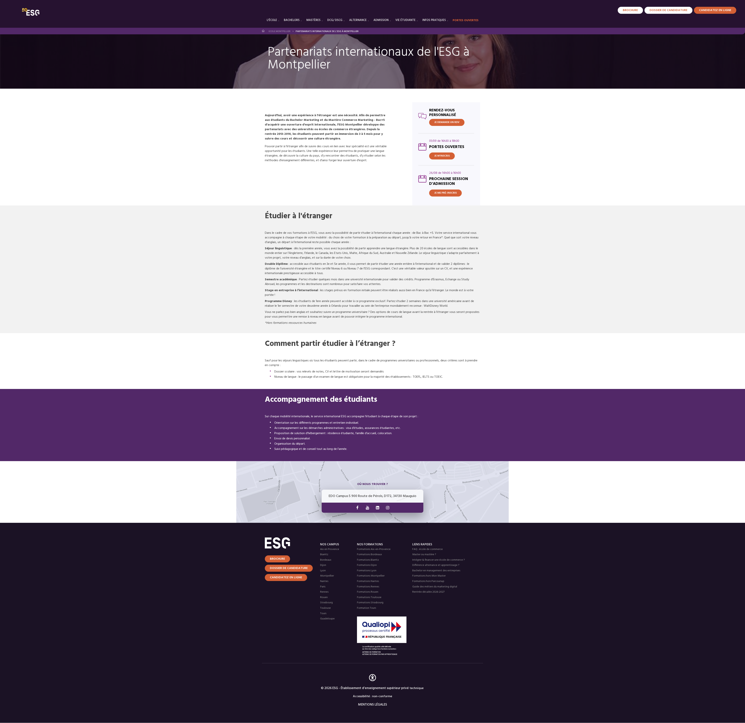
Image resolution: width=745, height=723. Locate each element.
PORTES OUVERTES (465, 20)
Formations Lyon (366, 570)
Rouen (324, 597)
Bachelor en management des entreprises (436, 570)
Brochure (630, 10)
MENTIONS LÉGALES (372, 704)
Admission (381, 20)
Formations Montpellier (371, 576)
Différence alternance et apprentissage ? (435, 565)
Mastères (313, 20)
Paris (322, 586)
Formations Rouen (367, 592)
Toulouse (325, 608)
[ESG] (30, 12)
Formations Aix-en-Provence (374, 549)
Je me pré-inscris (445, 193)
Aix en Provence (329, 549)
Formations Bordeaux (369, 554)
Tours (323, 613)
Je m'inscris (442, 156)
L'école (272, 20)
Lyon (323, 570)
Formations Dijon (367, 565)
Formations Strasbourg (370, 602)
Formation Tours (366, 608)
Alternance (358, 20)
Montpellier (327, 576)
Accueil (263, 31)
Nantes (324, 581)
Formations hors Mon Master (429, 576)
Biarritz (324, 554)
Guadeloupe (327, 618)
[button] (372, 683)
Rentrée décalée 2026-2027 (428, 592)
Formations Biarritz (368, 560)
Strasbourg (326, 602)
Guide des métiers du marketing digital (434, 586)
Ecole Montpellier (279, 31)
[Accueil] (288, 543)
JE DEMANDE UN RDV (446, 122)
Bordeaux (325, 560)
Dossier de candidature (668, 10)
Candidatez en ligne (286, 577)
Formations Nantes (368, 581)
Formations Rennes (368, 586)
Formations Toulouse (369, 597)
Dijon (323, 565)
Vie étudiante (405, 20)
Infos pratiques (434, 20)
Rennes (324, 592)
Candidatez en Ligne (715, 10)
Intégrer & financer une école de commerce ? (438, 560)
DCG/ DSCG (334, 20)
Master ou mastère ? (424, 554)
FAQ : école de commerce (427, 549)
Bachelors (292, 20)
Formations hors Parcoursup (428, 581)
